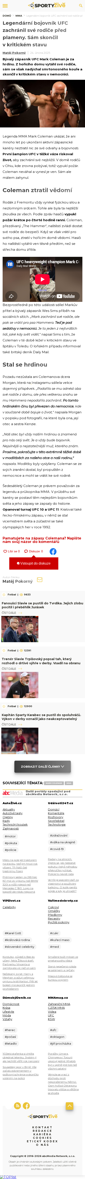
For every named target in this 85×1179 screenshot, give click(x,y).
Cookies (42, 1137)
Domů (7, 15)
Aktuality (9, 809)
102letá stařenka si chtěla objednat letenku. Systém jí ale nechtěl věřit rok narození (21, 1057)
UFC (51, 1015)
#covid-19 (57, 849)
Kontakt (42, 1127)
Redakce (42, 1130)
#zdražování (58, 835)
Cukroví (53, 907)
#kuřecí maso (60, 940)
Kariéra (42, 1134)
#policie (10, 850)
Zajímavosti (11, 828)
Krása (6, 1007)
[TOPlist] (8, 1177)
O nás (42, 1144)
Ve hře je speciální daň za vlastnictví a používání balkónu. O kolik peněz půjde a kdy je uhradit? (63, 885)
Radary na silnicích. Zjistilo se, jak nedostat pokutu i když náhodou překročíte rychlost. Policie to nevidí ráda (62, 866)
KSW (51, 1019)
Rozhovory (55, 817)
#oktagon (57, 1036)
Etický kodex (42, 1141)
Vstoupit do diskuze (35, 563)
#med (54, 946)
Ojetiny (8, 817)
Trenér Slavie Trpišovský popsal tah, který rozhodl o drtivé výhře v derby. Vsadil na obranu (41, 661)
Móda (7, 1015)
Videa (52, 1011)
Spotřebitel (56, 821)
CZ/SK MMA (56, 1007)
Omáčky (54, 911)
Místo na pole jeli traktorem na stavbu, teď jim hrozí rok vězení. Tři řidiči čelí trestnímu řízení (20, 865)
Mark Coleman (54, 783)
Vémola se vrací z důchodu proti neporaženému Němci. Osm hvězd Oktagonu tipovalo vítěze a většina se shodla (63, 1084)
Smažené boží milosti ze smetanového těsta (63, 958)
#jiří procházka (60, 1043)
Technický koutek (15, 824)
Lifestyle (8, 1011)
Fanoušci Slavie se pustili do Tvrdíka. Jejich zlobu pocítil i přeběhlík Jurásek (42, 605)
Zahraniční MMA (59, 1004)
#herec (10, 1030)
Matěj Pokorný (14, 52)
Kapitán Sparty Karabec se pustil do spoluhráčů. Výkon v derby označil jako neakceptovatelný (41, 717)
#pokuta (11, 843)
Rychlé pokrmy (58, 922)
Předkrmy (55, 914)
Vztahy (7, 1019)
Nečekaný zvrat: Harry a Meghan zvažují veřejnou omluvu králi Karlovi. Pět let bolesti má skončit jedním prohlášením (20, 981)
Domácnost (11, 1004)
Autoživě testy (12, 813)
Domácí (53, 809)
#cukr (54, 933)
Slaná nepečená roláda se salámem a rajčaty (62, 968)
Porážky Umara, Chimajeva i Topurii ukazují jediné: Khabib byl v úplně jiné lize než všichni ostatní (62, 1061)
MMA (18, 15)
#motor (10, 836)
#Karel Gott (13, 933)
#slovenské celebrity (19, 946)
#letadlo (11, 1043)
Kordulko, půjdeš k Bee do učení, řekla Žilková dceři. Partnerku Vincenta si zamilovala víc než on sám (19, 962)
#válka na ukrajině (62, 842)
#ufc (53, 1030)
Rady (6, 821)
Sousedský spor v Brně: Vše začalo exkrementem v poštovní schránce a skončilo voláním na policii (21, 1072)
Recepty (54, 918)
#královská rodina (17, 940)
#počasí (10, 1036)
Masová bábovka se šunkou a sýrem (60, 977)
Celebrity (9, 907)
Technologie (57, 824)
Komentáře (56, 813)
